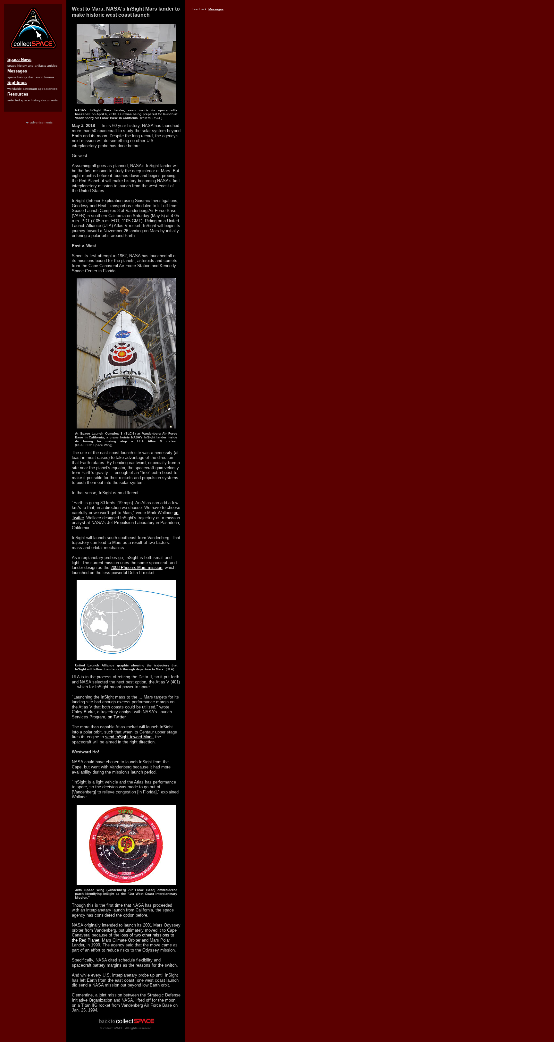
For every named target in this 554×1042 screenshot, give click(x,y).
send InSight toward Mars (129, 736)
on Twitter (116, 717)
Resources (17, 94)
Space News (19, 59)
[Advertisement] (33, 221)
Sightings (17, 82)
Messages (17, 71)
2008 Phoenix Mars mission (136, 567)
